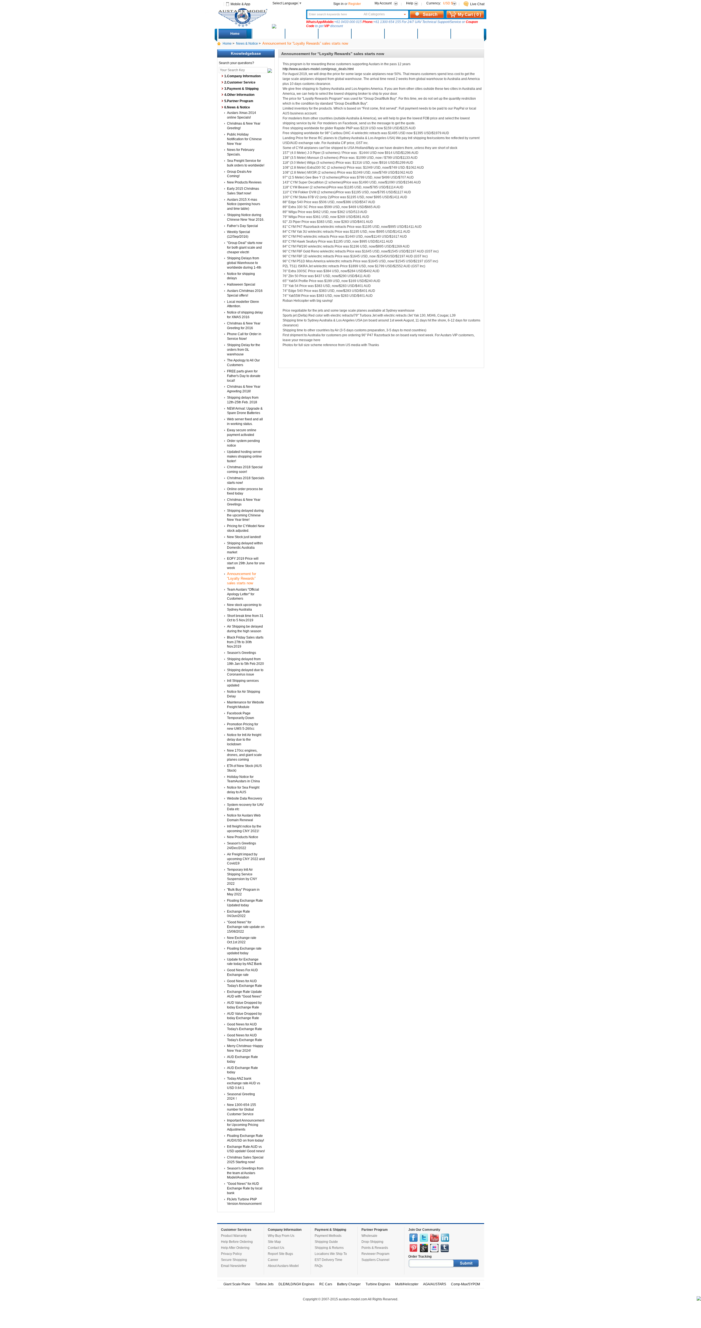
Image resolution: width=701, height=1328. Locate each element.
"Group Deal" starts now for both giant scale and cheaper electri (244, 247)
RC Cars (325, 1284)
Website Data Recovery (244, 798)
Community (367, 34)
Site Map (274, 1242)
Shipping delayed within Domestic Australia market (245, 547)
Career (273, 1260)
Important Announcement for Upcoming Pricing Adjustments (245, 1125)
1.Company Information (242, 76)
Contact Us (276, 1248)
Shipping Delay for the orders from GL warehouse (243, 349)
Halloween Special (241, 284)
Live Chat (477, 4)
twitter (424, 1238)
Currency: (439, 3)
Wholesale (369, 1236)
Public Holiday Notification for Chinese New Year (244, 139)
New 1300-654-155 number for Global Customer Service (241, 1109)
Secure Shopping (234, 1260)
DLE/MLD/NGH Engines (296, 1284)
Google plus (424, 1248)
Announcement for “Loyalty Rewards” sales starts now (241, 578)
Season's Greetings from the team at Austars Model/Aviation (245, 1173)
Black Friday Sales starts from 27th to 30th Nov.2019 (245, 642)
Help (409, 3)
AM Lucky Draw (433, 34)
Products (334, 34)
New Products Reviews (244, 182)
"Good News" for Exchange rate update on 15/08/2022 (246, 926)
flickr (434, 1248)
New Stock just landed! (244, 537)
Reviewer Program (375, 1254)
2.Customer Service (239, 82)
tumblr (445, 1248)
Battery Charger (349, 1284)
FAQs (319, 1266)
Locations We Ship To (331, 1254)
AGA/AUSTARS (434, 1284)
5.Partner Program (238, 101)
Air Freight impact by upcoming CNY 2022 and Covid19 (246, 859)
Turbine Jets (264, 1284)
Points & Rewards (374, 1248)
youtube (434, 1238)
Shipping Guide (326, 1242)
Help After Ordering (235, 1248)
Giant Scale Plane (236, 1284)
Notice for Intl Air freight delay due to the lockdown (244, 739)
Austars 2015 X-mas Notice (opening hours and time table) (243, 204)
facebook (413, 1238)
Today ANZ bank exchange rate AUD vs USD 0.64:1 (243, 1083)
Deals (268, 34)
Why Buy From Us (281, 1236)
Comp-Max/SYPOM (465, 1284)
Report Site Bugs (280, 1254)
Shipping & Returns (329, 1248)
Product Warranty (234, 1236)
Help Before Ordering (237, 1242)
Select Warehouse (467, 34)
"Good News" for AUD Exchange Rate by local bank (244, 1188)
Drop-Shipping (372, 1242)
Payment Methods (328, 1236)
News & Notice (247, 43)
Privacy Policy (231, 1254)
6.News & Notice (237, 107)
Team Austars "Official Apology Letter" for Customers (243, 594)
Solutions (400, 34)
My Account (383, 3)
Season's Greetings (241, 653)
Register (354, 4)
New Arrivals (301, 34)
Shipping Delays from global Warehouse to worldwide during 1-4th (244, 262)
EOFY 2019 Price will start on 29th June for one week (246, 563)
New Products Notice (242, 837)
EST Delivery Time (328, 1260)
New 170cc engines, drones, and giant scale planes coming (244, 755)
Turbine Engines (378, 1284)
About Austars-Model (283, 1266)
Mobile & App (240, 4)
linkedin (445, 1238)
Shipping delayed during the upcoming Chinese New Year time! (245, 515)
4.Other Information (239, 95)
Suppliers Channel (375, 1260)
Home (235, 34)
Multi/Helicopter (406, 1284)
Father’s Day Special (242, 226)
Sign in (338, 4)
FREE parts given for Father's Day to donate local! (243, 376)
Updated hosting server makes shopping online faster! (244, 456)
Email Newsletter (233, 1266)
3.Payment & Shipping (241, 89)
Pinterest (413, 1248)
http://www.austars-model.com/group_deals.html (318, 69)
